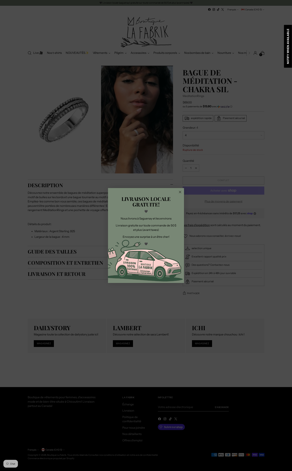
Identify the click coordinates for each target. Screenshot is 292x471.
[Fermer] (180, 192)
